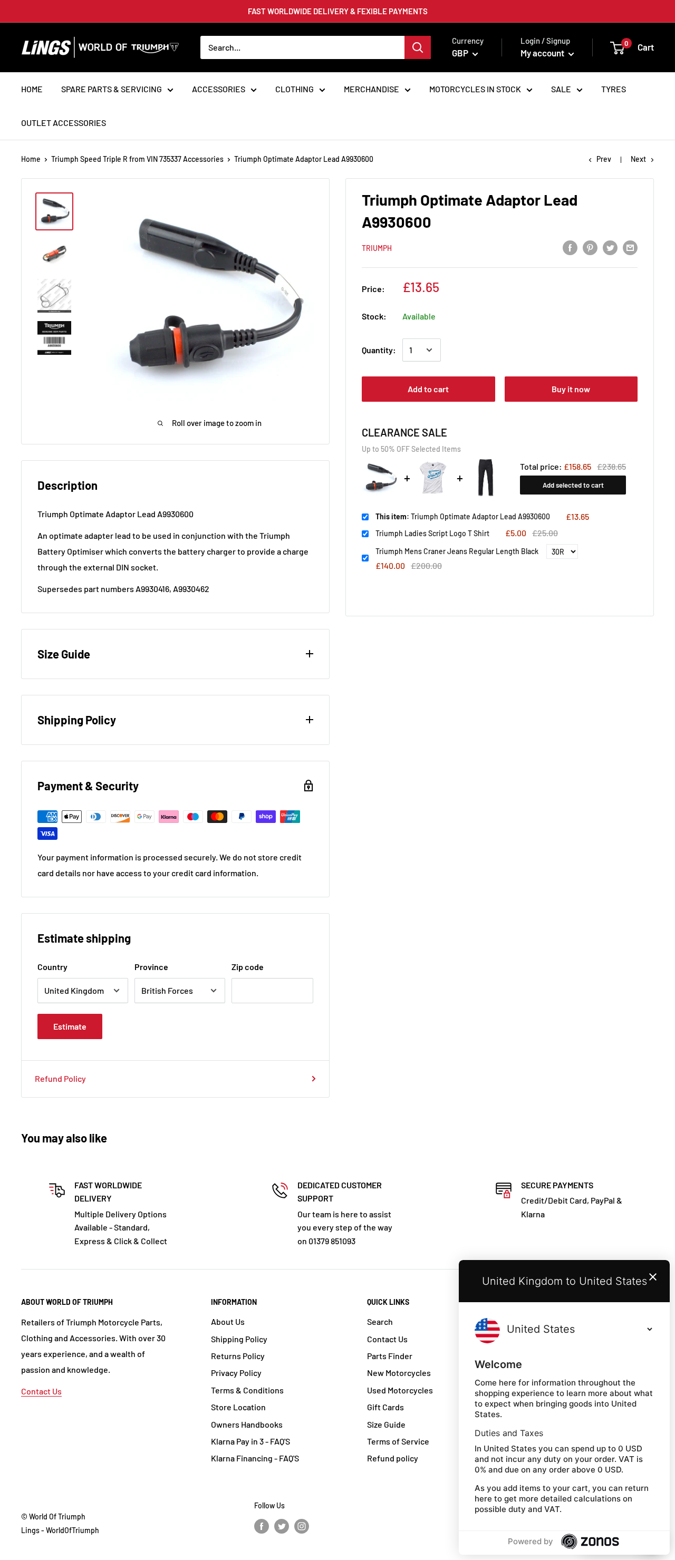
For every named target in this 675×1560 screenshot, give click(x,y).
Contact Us (41, 1391)
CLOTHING (294, 89)
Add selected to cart (573, 484)
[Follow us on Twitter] (281, 1525)
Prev (603, 158)
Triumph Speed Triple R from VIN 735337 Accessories (137, 158)
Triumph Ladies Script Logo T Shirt (432, 532)
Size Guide (386, 1424)
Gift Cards (385, 1407)
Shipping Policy (239, 1339)
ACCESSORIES (218, 89)
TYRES (613, 89)
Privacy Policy (236, 1373)
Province (151, 967)
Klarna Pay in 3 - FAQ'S (250, 1441)
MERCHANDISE (371, 89)
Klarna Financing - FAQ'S (255, 1458)
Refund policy (392, 1458)
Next (638, 158)
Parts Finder (389, 1356)
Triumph (377, 248)
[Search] (417, 47)
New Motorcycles (399, 1373)
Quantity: (379, 350)
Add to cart (428, 389)
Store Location (238, 1407)
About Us (228, 1321)
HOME (32, 89)
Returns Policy (238, 1356)
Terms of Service (398, 1441)
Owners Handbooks (247, 1424)
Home (31, 158)
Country (52, 967)
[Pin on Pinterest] (590, 247)
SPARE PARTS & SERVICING (111, 89)
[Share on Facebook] (570, 247)
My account (543, 52)
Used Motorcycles (400, 1390)
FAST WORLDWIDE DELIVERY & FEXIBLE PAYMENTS (338, 11)
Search (380, 1321)
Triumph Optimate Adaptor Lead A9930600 (462, 516)
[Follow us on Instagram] (301, 1525)
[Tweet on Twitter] (610, 247)
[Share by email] (630, 247)
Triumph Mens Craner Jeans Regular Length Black (456, 551)
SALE (561, 89)
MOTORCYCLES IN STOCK (475, 89)
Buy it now (571, 389)
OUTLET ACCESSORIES (63, 123)
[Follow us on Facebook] (261, 1525)
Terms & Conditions (247, 1390)
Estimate (69, 1026)
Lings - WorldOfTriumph (60, 1530)
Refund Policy (60, 1078)
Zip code (248, 967)
